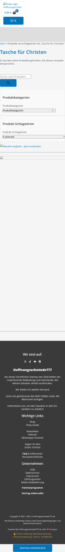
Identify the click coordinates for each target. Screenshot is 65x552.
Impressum (32, 476)
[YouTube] (34, 362)
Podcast (32, 434)
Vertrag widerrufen (33, 548)
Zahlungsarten (32, 479)
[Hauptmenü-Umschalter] (13, 21)
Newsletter (32, 431)
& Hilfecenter (32, 453)
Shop (32, 421)
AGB (32, 469)
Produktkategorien (13, 105)
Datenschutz (33, 472)
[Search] (8, 83)
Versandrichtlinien (32, 456)
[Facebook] (39, 362)
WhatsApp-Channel (32, 437)
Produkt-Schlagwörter (15, 132)
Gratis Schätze (32, 447)
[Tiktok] (30, 362)
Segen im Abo (32, 444)
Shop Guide (32, 425)
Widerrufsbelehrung (32, 482)
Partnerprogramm (32, 487)
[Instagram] (25, 362)
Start (2, 43)
